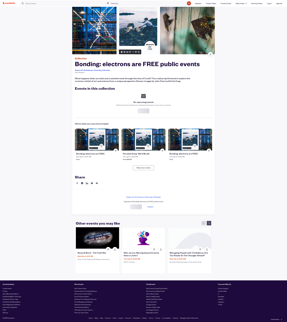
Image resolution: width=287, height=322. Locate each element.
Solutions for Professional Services (85, 299)
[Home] (9, 3)
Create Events (7, 288)
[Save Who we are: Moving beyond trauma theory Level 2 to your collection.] (154, 249)
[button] (241, 3)
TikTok (220, 304)
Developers (136, 318)
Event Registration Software (11, 304)
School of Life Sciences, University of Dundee (92, 70)
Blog (96, 318)
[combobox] (148, 3)
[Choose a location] (108, 3)
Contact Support (223, 288)
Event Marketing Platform (11, 294)
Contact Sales (222, 291)
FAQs (4, 310)
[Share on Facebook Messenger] (82, 183)
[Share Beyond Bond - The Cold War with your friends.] (115, 249)
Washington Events (152, 312)
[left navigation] (203, 223)
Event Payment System (81, 296)
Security (128, 318)
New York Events (151, 302)
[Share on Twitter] (92, 183)
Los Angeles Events (152, 310)
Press (114, 318)
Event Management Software (83, 302)
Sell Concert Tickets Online (83, 294)
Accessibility (166, 318)
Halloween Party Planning (82, 304)
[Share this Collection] (210, 54)
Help (101, 318)
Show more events (143, 167)
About (90, 318)
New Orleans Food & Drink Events (156, 288)
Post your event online (81, 312)
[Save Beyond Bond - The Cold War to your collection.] (108, 249)
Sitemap (5, 312)
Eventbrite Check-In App (10, 299)
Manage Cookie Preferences (189, 318)
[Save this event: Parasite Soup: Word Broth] (162, 151)
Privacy (157, 318)
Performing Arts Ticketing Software (85, 291)
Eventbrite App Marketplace (11, 302)
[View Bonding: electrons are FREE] (97, 140)
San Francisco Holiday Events (155, 291)
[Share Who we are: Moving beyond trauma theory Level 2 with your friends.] (161, 249)
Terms (151, 318)
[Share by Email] (97, 183)
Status (145, 318)
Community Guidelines (10, 307)
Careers (107, 318)
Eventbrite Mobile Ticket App (12, 296)
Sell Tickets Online (80, 288)
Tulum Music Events (152, 294)
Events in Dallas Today (153, 307)
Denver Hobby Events (153, 296)
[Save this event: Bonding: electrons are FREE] (115, 151)
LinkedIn (220, 299)
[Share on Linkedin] (87, 183)
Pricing (5, 291)
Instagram (221, 302)
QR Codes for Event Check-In (83, 310)
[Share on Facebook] (77, 183)
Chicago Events (151, 304)
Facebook (221, 296)
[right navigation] (209, 223)
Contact (150, 206)
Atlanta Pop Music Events (154, 299)
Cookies (175, 318)
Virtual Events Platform (81, 307)
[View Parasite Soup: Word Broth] (143, 140)
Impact (121, 318)
